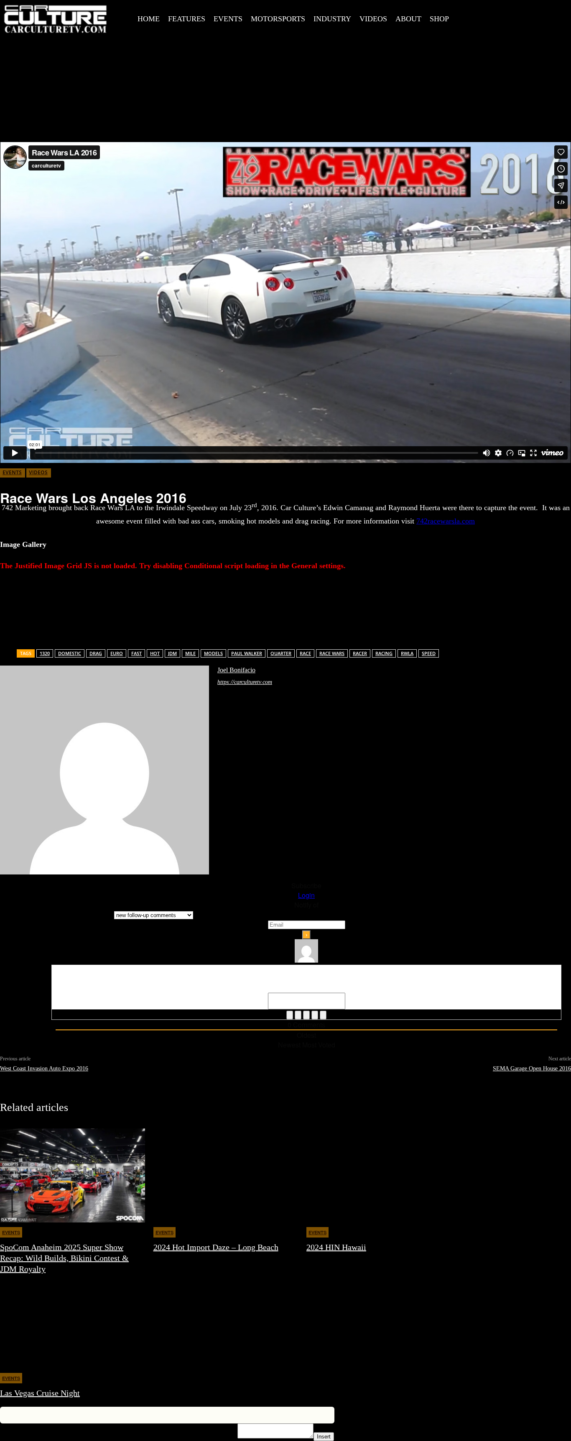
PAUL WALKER (246, 653)
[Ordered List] (306, 1015)
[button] (469, 18)
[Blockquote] (323, 1015)
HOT (155, 653)
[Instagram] (504, 17)
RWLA (407, 653)
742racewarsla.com (445, 521)
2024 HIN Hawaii (336, 1247)
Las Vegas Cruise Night (40, 1393)
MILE (190, 653)
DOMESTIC (69, 653)
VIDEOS (38, 472)
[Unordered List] (314, 1015)
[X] (523, 17)
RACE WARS (331, 653)
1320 (45, 653)
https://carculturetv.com (244, 682)
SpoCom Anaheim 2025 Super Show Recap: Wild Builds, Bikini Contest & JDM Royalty (64, 1258)
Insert (324, 1436)
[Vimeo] (541, 17)
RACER (360, 653)
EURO (116, 653)
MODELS (213, 653)
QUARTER (280, 653)
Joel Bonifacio (236, 669)
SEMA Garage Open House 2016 (532, 1068)
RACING (384, 653)
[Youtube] (560, 17)
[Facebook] (485, 17)
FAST (136, 653)
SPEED (429, 653)
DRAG (95, 653)
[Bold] (289, 1015)
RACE (305, 653)
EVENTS (12, 472)
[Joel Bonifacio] (104, 770)
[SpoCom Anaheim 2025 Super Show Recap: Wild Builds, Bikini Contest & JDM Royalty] (72, 1175)
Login (306, 895)
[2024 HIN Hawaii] (378, 1175)
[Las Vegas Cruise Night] (72, 1321)
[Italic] (298, 1015)
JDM (172, 653)
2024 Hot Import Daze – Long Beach (215, 1247)
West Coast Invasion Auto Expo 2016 (44, 1068)
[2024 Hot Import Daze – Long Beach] (225, 1175)
